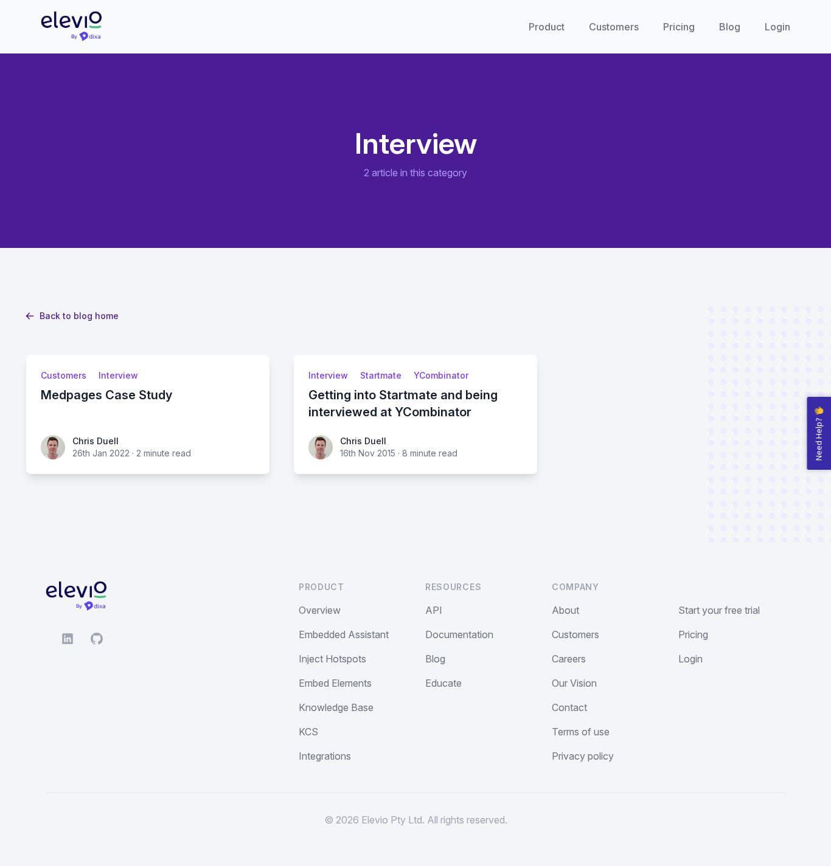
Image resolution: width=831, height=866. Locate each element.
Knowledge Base (336, 707)
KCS (308, 732)
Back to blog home (79, 316)
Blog (729, 27)
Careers (569, 659)
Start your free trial (719, 610)
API (433, 610)
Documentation (459, 634)
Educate (443, 683)
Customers (614, 27)
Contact (569, 707)
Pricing (679, 27)
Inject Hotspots (332, 659)
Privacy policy (583, 756)
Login (777, 27)
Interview (118, 375)
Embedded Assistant (344, 634)
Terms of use (581, 732)
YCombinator (441, 375)
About (565, 610)
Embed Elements (335, 683)
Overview (320, 610)
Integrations (325, 756)
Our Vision (574, 683)
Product (547, 27)
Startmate (381, 375)
